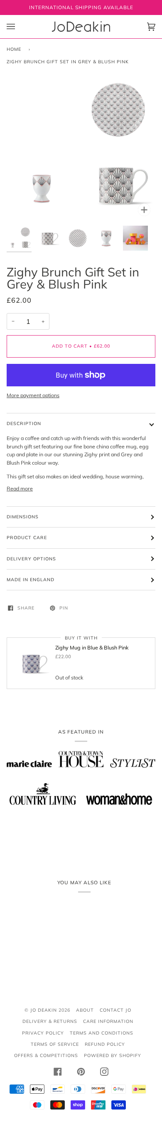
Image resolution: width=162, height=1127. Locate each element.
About (85, 1010)
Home (14, 49)
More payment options (33, 395)
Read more (20, 488)
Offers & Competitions (46, 1055)
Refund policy (105, 1044)
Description (24, 423)
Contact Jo (115, 1010)
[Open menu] (19, 26)
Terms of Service (55, 1044)
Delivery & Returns (49, 1021)
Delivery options (31, 559)
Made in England (30, 579)
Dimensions (23, 517)
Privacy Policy (43, 1033)
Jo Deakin (43, 1010)
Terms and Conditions (101, 1033)
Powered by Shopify (112, 1055)
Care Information (108, 1021)
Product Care (27, 537)
